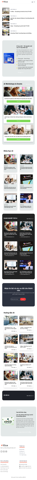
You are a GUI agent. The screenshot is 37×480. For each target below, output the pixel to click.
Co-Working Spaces (4, 466)
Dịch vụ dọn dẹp (4, 469)
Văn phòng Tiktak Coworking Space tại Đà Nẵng (20, 33)
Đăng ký (18, 101)
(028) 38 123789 (24, 464)
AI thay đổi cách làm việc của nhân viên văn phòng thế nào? (18, 136)
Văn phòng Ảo (3, 464)
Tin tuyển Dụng (22, 454)
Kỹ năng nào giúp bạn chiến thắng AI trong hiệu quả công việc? (18, 98)
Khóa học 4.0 (22, 453)
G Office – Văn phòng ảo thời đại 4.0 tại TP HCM (20, 11)
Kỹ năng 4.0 (21, 451)
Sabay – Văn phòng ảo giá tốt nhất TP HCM (19, 26)
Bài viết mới (21, 449)
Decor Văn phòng (4, 471)
